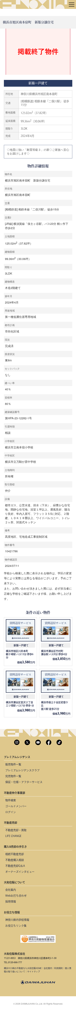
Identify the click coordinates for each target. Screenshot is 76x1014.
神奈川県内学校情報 (17, 919)
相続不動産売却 (14, 854)
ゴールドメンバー (16, 806)
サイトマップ (33, 971)
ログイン (10, 812)
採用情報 (10, 901)
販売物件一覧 (13, 764)
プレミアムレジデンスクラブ (22, 770)
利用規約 (58, 968)
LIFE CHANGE (13, 836)
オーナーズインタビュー (19, 871)
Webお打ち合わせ (16, 895)
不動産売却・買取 (16, 830)
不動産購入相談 (14, 860)
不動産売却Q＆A (15, 865)
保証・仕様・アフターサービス (23, 782)
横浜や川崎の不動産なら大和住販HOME (23, 968)
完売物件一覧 (13, 776)
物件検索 (10, 800)
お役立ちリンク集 (16, 925)
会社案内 (10, 889)
